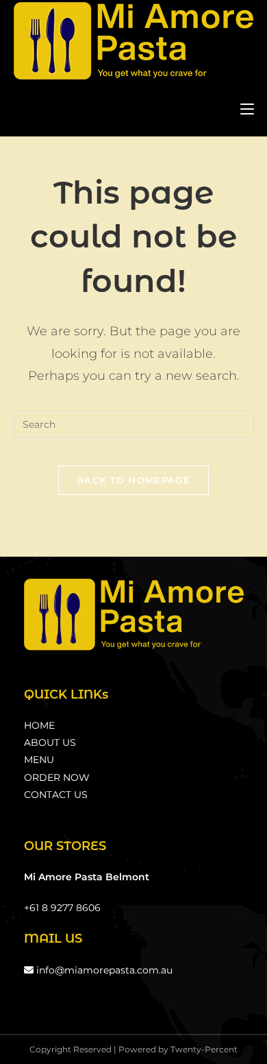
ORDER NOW (57, 777)
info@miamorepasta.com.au (103, 970)
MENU (39, 759)
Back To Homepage (133, 479)
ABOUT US (50, 742)
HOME (39, 725)
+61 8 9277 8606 (62, 908)
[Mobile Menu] (247, 108)
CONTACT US (56, 794)
